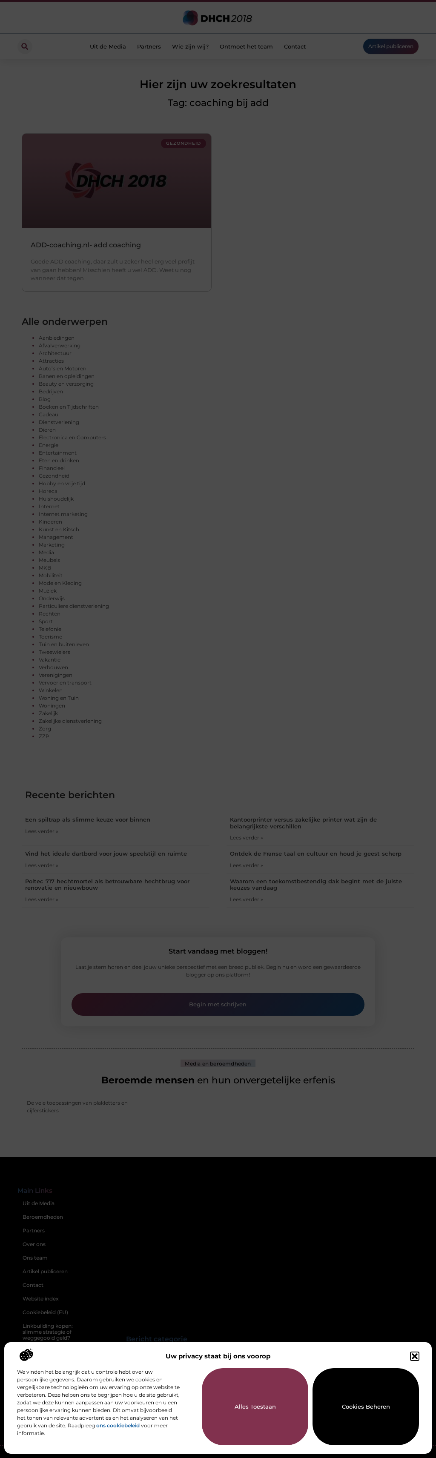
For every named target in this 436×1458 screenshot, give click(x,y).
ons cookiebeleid (118, 1425)
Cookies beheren (366, 1406)
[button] (414, 1356)
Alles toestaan (255, 1406)
